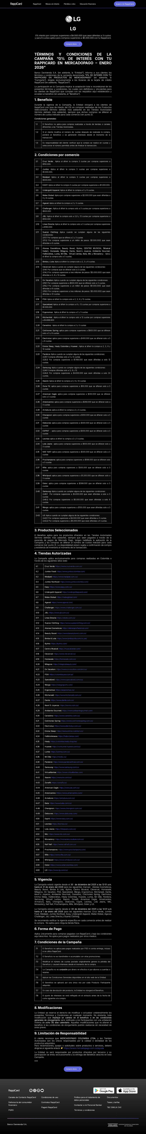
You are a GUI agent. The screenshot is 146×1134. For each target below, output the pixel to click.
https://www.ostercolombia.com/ (64, 865)
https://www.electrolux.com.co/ (68, 726)
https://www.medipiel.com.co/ (65, 577)
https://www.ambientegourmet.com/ (77, 710)
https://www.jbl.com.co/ (59, 613)
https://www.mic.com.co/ (59, 834)
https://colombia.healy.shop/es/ (64, 741)
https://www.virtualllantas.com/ (70, 772)
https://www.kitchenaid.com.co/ (68, 695)
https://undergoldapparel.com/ (75, 592)
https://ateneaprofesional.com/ (76, 628)
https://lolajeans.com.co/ (65, 829)
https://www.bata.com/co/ (61, 803)
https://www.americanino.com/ (69, 793)
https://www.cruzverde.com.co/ (69, 566)
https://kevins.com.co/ (69, 705)
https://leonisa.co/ (60, 824)
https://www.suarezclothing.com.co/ (75, 623)
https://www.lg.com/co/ (58, 870)
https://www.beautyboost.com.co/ (72, 633)
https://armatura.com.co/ (64, 798)
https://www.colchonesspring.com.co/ (77, 721)
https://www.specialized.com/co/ (69, 679)
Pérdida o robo (69, 4)
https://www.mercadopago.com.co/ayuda (83, 1048)
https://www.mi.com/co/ (61, 777)
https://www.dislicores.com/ (65, 813)
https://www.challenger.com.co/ (68, 607)
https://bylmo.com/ (59, 643)
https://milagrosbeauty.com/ (64, 664)
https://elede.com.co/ (66, 618)
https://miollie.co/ (59, 757)
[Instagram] (34, 1090)
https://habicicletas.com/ (68, 736)
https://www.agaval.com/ (62, 602)
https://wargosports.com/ (62, 685)
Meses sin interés (52, 4)
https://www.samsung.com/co (66, 767)
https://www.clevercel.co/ (65, 654)
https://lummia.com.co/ (60, 752)
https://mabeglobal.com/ (67, 597)
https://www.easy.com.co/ (61, 587)
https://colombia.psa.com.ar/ (61, 674)
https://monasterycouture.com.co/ (69, 839)
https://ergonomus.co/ (65, 690)
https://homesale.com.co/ (65, 659)
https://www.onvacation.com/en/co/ (71, 669)
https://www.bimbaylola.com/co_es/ (72, 638)
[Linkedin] (38, 1090)
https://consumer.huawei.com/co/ (66, 746)
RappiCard (37, 4)
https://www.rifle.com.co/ (60, 855)
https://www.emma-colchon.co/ (70, 731)
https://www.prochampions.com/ (72, 849)
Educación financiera (88, 4)
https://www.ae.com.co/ (69, 788)
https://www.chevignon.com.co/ (68, 808)
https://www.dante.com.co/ (62, 700)
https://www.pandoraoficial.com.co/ (68, 762)
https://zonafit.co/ (59, 782)
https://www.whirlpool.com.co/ (67, 860)
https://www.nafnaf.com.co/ (64, 844)
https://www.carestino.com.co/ (67, 716)
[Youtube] (42, 1090)
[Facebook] (31, 1090)
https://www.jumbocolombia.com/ (71, 571)
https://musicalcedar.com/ (70, 649)
